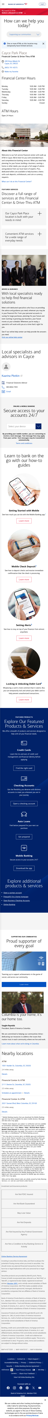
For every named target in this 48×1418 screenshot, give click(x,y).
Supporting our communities (20, 34)
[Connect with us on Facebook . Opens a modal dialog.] (8, 1387)
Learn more (24, 521)
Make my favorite (11, 71)
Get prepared (24, 836)
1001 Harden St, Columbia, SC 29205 (16, 1066)
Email (8, 391)
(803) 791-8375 (11, 67)
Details (4, 1074)
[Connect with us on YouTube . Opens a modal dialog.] (39, 1387)
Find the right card (24, 768)
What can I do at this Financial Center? (17, 181)
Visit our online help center (12, 337)
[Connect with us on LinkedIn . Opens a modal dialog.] (20, 1387)
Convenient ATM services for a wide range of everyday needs (24, 234)
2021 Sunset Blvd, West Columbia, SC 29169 (19, 1103)
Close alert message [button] (43, 43)
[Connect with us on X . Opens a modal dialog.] (33, 1387)
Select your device (17, 426)
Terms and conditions (24, 443)
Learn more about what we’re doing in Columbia (20, 1044)
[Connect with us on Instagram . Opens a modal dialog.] (14, 1387)
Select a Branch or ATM (12, 13)
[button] (3, 4)
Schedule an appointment (12, 1093)
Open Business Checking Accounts (16, 900)
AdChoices (5, 1370)
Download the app (24, 868)
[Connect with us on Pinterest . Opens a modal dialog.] (27, 1387)
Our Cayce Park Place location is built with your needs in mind (24, 213)
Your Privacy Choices (23, 1370)
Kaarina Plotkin (10, 375)
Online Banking (9, 904)
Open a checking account (24, 803)
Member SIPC (12, 1283)
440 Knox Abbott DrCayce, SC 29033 (12, 62)
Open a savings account (12, 893)
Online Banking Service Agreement (14, 1256)
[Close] (45, 1400)
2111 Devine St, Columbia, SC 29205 (16, 1084)
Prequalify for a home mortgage (15, 897)
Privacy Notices (32, 1415)
